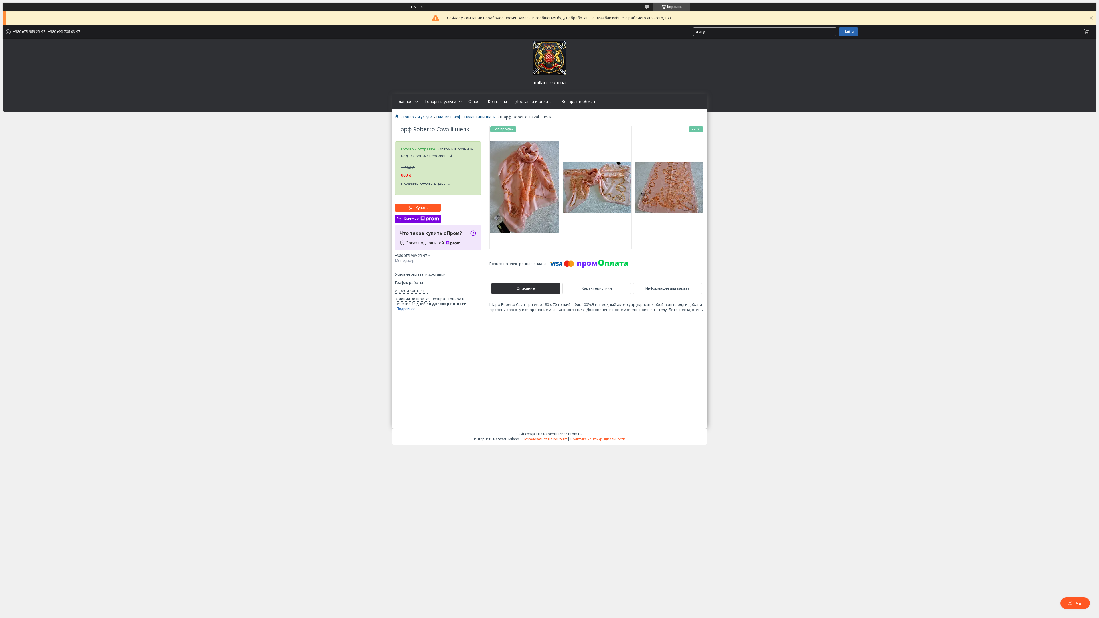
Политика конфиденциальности (597, 439)
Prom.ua (575, 433)
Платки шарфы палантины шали (466, 116)
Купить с (411, 219)
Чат (1079, 603)
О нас (473, 101)
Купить (422, 208)
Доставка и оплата (534, 101)
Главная (404, 101)
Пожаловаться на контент (545, 439)
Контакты (497, 101)
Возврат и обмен (578, 101)
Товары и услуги (440, 101)
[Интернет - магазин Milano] (549, 58)
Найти (848, 31)
